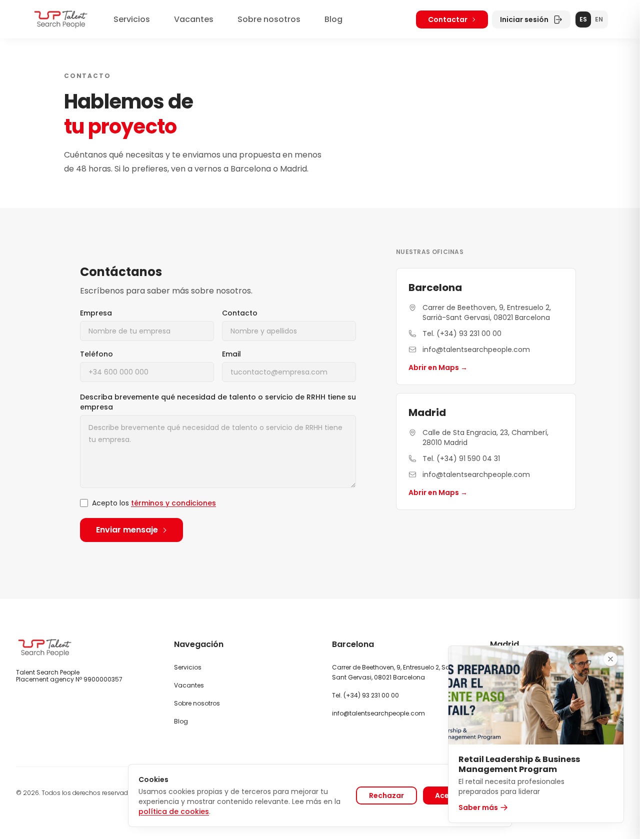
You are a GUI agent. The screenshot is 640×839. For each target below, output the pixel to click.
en (599, 19)
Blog (333, 19)
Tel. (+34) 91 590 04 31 (461, 459)
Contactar (448, 19)
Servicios (132, 19)
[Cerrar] (611, 659)
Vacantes (194, 19)
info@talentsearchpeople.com (476, 349)
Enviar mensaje (127, 530)
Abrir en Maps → (438, 367)
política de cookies (173, 811)
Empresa (96, 313)
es (583, 19)
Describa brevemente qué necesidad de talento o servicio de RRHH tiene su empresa (218, 402)
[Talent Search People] (61, 19)
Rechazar (386, 795)
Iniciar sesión (524, 19)
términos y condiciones (173, 503)
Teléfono (96, 354)
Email (231, 354)
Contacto (240, 313)
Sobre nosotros (269, 19)
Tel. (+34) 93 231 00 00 (462, 333)
